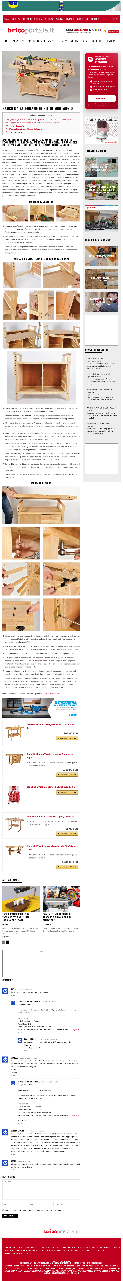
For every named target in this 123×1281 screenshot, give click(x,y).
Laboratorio (7, 924)
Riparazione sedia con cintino (98, 423)
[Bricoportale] (31, 30)
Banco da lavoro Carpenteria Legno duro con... (51, 787)
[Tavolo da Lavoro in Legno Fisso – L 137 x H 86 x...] (14, 732)
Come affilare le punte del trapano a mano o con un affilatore (58, 917)
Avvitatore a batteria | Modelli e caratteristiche (102, 302)
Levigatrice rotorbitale (101, 256)
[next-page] (7, 942)
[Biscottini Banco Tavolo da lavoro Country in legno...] (14, 759)
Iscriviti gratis (100, 98)
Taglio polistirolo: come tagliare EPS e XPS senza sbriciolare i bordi (16, 917)
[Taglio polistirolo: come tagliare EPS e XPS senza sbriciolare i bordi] (21, 899)
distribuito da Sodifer (52, 693)
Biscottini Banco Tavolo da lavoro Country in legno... (50, 756)
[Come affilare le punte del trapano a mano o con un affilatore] (61, 899)
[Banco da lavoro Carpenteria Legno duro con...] (14, 794)
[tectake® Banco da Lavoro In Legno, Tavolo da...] (14, 824)
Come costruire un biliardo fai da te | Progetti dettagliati (101, 167)
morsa (35, 661)
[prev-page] (3, 942)
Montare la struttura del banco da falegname (25, 129)
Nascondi (49, 115)
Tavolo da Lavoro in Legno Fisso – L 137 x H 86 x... (50, 726)
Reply (13, 995)
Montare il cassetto (15, 126)
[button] (116, 19)
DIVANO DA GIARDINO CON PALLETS (101, 408)
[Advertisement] (45, 964)
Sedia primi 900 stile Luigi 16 (98, 374)
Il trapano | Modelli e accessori (102, 279)
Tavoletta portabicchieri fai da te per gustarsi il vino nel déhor (102, 190)
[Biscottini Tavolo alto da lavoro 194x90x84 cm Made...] (14, 850)
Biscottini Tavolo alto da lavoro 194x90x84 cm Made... (51, 848)
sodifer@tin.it (74, 1030)
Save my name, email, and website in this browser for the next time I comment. (35, 1210)
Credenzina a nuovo (95, 358)
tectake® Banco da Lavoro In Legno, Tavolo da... (51, 816)
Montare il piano (14, 132)
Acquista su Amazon (68, 738)
